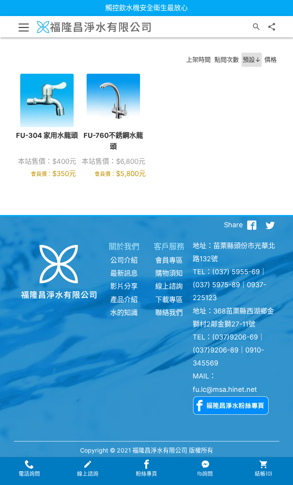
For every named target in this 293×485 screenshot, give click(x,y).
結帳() (263, 473)
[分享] (271, 26)
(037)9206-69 (235, 337)
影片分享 (124, 286)
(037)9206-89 (215, 350)
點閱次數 (226, 59)
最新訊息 (124, 273)
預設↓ (252, 59)
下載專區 (169, 300)
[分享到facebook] (252, 224)
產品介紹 (124, 300)
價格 (270, 59)
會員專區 (169, 260)
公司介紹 (124, 260)
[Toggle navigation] (24, 27)
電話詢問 (29, 473)
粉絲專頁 (146, 473)
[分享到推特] (270, 224)
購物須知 (169, 273)
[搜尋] (256, 26)
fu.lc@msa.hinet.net (225, 389)
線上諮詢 (169, 286)
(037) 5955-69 (236, 272)
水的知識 (124, 313)
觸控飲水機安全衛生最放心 (146, 8)
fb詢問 (205, 473)
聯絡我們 (169, 313)
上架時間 (198, 59)
